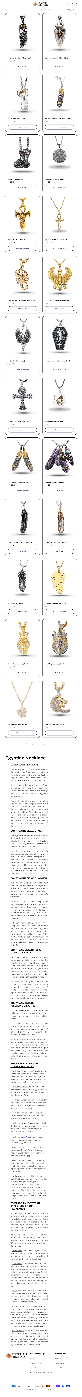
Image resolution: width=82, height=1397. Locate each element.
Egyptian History (37, 1389)
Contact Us (34, 1368)
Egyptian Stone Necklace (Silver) (57, 58)
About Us (58, 1358)
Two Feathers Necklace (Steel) (19, 482)
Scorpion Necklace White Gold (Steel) (22, 300)
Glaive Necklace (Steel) (16, 240)
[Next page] (55, 744)
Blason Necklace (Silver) (54, 421)
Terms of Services (61, 1368)
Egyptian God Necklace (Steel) (56, 240)
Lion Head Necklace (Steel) (55, 179)
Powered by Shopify (49, 1389)
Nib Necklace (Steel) (15, 603)
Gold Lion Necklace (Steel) (17, 724)
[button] (4, 4)
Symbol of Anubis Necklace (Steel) (57, 361)
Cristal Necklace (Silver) (16, 118)
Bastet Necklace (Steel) (16, 361)
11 (49, 744)
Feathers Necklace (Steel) (54, 482)
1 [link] (26, 744)
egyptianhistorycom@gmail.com (41, 1372)
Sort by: (44, 10)
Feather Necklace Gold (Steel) (56, 543)
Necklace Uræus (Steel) (16, 179)
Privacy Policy (60, 1363)
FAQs (32, 1358)
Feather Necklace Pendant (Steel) (20, 543)
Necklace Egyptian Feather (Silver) (57, 118)
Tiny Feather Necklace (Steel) (55, 603)
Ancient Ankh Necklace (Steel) (19, 421)
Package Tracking (36, 1363)
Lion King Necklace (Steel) (54, 664)
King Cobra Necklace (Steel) (18, 664)
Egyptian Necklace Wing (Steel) (19, 58)
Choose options (59, 127)
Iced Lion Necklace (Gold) (54, 724)
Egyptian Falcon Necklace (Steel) (57, 300)
